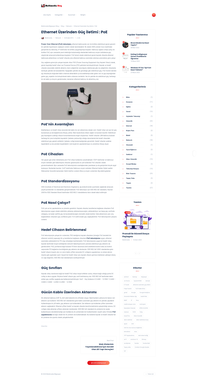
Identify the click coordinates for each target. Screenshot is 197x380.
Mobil (128, 135)
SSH (132, 324)
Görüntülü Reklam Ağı (130, 296)
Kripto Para (130, 131)
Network (58, 38)
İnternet (129, 126)
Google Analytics (145, 292)
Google (133, 292)
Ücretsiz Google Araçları (142, 347)
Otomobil (129, 145)
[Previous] (135, 253)
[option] (137, 225)
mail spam (143, 304)
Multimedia (48, 38)
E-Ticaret (126, 284)
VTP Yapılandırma (129, 335)
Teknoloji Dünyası (132, 169)
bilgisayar (144, 277)
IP (131, 300)
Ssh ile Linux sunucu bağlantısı (133, 327)
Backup (135, 277)
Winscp (144, 339)
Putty (141, 312)
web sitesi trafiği (143, 335)
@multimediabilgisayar (98, 363)
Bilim (128, 97)
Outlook (126, 312)
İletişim (83, 15)
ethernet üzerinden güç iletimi (141, 284)
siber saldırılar (128, 320)
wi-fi (125, 339)
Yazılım (128, 188)
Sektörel (129, 154)
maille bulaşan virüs (130, 304)
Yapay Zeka (130, 178)
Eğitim (128, 107)
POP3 (134, 312)
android (126, 277)
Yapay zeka (127, 347)
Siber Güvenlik (131, 159)
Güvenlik (129, 121)
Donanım (129, 102)
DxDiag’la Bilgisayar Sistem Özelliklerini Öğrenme (139, 56)
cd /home (127, 281)
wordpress (127, 343)
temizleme (127, 331)
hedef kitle (144, 296)
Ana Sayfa (47, 15)
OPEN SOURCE (143, 308)
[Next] (139, 253)
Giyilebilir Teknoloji (133, 116)
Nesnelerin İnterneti (129, 308)
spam (125, 324)
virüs (135, 331)
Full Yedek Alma (140, 288)
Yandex (136, 343)
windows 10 (134, 339)
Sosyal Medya (131, 164)
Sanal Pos (127, 316)
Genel (128, 111)
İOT (125, 351)
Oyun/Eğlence (131, 150)
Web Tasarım (131, 173)
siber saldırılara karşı (142, 320)
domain (147, 281)
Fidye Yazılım (128, 288)
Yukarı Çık (151, 374)
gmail (125, 292)
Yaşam (128, 183)
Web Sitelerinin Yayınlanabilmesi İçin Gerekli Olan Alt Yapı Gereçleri (99, 347)
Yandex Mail (146, 343)
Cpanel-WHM (137, 281)
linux (137, 300)
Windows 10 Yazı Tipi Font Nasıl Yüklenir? (141, 69)
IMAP (125, 300)
